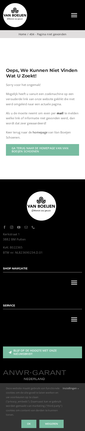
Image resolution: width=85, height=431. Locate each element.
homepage (40, 132)
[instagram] (11, 227)
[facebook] (4, 227)
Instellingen (70, 388)
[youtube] (18, 227)
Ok (29, 423)
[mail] (26, 227)
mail (60, 113)
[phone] (33, 227)
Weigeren (51, 423)
